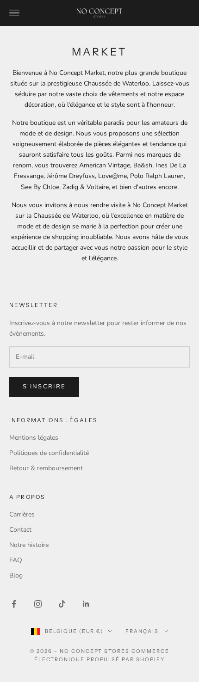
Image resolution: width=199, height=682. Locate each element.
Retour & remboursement (46, 468)
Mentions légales (33, 437)
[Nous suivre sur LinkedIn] (86, 603)
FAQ (15, 560)
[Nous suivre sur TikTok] (62, 603)
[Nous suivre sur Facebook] (14, 603)
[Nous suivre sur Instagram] (38, 603)
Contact (20, 529)
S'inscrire (44, 386)
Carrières (22, 514)
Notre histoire (29, 545)
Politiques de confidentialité (49, 453)
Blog (16, 575)
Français (142, 631)
